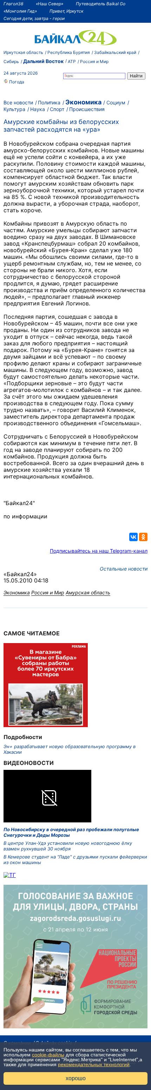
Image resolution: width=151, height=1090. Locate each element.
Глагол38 (13, 3)
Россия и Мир (94, 61)
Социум (115, 102)
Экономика (83, 102)
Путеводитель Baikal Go (100, 3)
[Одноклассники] (143, 537)
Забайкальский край (115, 52)
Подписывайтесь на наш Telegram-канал (98, 551)
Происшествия (87, 109)
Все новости (18, 102)
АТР (72, 61)
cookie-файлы (48, 1054)
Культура (14, 109)
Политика (49, 102)
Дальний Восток (43, 61)
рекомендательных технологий (94, 1064)
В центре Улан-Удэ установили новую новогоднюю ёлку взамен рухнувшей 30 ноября (68, 845)
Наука (37, 109)
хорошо (76, 1078)
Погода (16, 81)
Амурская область (88, 592)
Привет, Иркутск (66, 11)
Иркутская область (23, 52)
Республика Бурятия (68, 52)
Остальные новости (123, 569)
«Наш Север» (49, 3)
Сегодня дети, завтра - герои (34, 18)
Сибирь (11, 61)
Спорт (57, 109)
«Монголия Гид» (20, 11)
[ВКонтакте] (133, 537)
